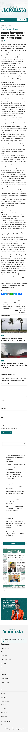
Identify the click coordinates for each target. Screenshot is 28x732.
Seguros (3, 708)
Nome (3, 400)
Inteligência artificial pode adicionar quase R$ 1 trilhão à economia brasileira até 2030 (15, 466)
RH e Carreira (4, 697)
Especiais (3, 674)
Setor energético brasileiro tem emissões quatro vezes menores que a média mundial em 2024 (15, 485)
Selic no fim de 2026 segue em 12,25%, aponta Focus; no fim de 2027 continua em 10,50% (14, 508)
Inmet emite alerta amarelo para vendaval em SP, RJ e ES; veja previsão (13, 339)
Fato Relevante (5, 678)
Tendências (4, 716)
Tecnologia (4, 712)
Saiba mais (6, 641)
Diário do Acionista (6, 659)
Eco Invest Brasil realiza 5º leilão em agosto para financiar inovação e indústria (15, 457)
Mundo (3, 686)
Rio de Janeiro (5, 701)
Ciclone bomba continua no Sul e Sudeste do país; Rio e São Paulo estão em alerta (14, 365)
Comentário (5, 384)
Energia (3, 671)
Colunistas (4, 655)
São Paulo (3, 705)
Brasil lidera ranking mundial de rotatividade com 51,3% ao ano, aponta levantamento (14, 500)
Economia (3, 663)
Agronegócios (5, 648)
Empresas (3, 667)
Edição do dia (22, 20)
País (3, 335)
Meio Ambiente (5, 682)
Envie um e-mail (6, 725)
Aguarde (3, 652)
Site (2, 417)
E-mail (3, 408)
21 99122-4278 (6, 721)
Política (3, 693)
